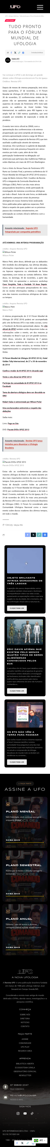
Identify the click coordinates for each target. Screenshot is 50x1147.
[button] (40, 7)
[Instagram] (18, 1113)
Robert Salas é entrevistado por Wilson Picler (22, 402)
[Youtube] (25, 1113)
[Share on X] (15, 53)
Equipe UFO (15, 59)
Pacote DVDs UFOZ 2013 (18, 429)
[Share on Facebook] (11, 53)
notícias (10, 20)
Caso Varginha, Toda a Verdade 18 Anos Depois (25, 284)
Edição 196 (18, 525)
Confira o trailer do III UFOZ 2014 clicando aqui (23, 371)
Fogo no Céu (13, 423)
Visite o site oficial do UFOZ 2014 (17, 377)
